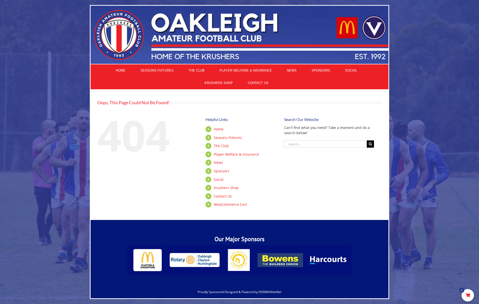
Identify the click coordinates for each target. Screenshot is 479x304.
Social (219, 179)
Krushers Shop (226, 187)
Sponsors (221, 171)
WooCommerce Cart (230, 204)
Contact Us (223, 196)
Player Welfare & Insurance (236, 154)
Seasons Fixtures (228, 137)
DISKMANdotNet (269, 292)
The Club (221, 145)
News (218, 162)
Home (219, 129)
